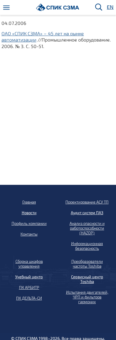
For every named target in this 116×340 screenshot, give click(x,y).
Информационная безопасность (87, 246)
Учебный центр (29, 276)
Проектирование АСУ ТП (87, 202)
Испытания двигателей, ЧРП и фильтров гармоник (87, 297)
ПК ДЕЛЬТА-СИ (29, 298)
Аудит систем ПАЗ (87, 212)
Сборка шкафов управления (29, 263)
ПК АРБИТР (29, 287)
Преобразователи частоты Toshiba (87, 263)
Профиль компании (29, 223)
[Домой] (57, 7)
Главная (29, 202)
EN (110, 7)
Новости (29, 212)
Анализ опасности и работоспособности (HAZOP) (87, 228)
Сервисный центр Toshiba (87, 279)
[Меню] (6, 7)
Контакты (29, 234)
